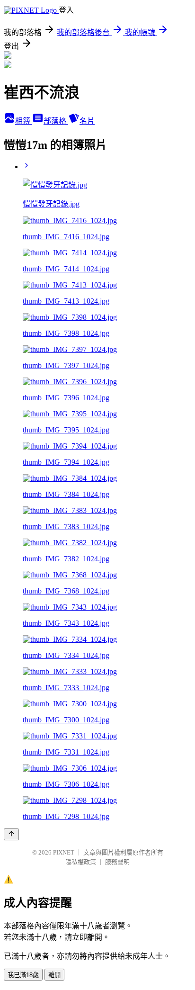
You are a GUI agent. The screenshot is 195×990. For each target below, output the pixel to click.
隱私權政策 (80, 861)
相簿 (23, 121)
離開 (54, 975)
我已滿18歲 (23, 975)
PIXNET (63, 852)
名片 (87, 121)
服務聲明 (117, 861)
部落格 (56, 121)
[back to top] (11, 834)
